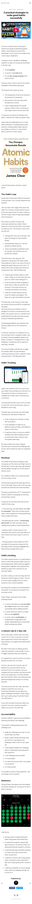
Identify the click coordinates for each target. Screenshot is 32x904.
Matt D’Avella (24, 658)
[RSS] (17, 895)
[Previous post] (2, 883)
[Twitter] (15, 895)
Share (12, 887)
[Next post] (29, 883)
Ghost (19, 899)
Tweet (20, 887)
